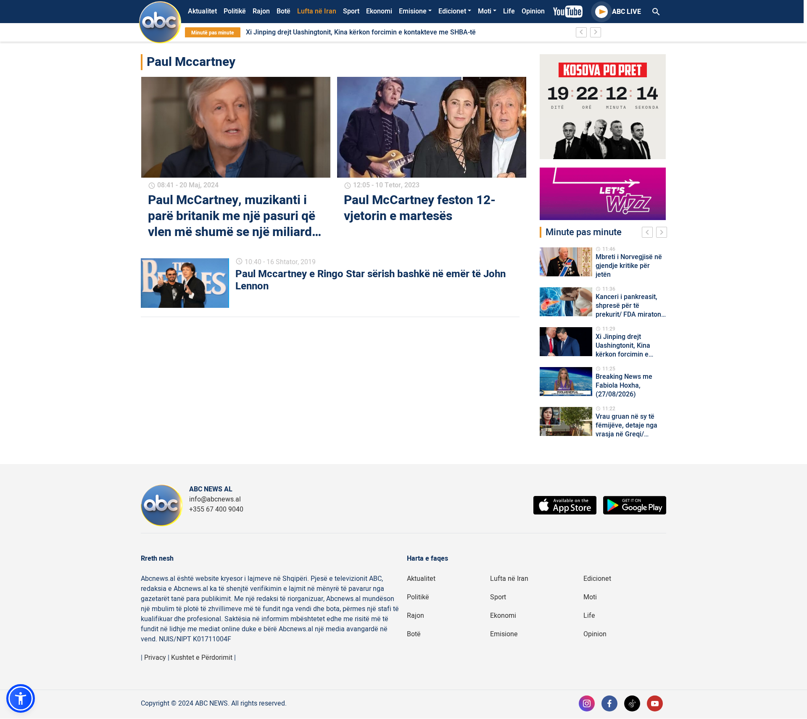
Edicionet (452, 11)
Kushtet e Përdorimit (201, 658)
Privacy (155, 658)
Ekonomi (379, 11)
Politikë (235, 11)
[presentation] (649, 233)
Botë (283, 11)
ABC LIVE (626, 11)
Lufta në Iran (316, 11)
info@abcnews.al (215, 499)
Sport (351, 11)
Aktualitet (202, 11)
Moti (484, 11)
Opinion (533, 11)
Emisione (413, 11)
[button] (20, 698)
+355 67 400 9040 (216, 509)
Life (509, 11)
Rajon (261, 11)
